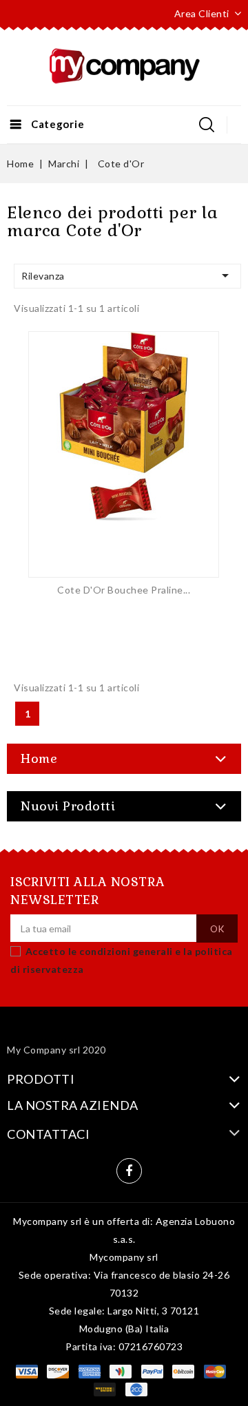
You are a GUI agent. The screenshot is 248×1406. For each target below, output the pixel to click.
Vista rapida (124, 443)
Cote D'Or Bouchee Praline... (123, 590)
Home (39, 758)
